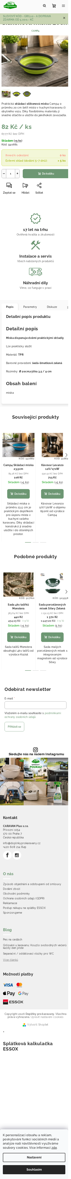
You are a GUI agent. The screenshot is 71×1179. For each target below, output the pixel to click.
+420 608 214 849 (14, 847)
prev (5, 455)
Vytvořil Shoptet (37, 1024)
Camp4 (35, 31)
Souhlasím (34, 1169)
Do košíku (48, 173)
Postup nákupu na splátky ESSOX (24, 907)
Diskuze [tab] (52, 306)
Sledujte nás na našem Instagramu (36, 754)
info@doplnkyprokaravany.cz (22, 843)
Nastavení (34, 1157)
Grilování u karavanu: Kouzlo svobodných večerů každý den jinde (34, 946)
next (66, 455)
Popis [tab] (9, 306)
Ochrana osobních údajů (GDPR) (24, 898)
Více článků (10, 959)
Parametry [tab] (30, 306)
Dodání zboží (11, 888)
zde (54, 1147)
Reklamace (10, 903)
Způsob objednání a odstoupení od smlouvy (32, 884)
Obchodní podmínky (16, 893)
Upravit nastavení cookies (47, 1017)
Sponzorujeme (12, 912)
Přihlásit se (14, 726)
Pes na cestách (12, 939)
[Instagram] (16, 855)
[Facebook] (7, 855)
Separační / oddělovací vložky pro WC (28, 953)
